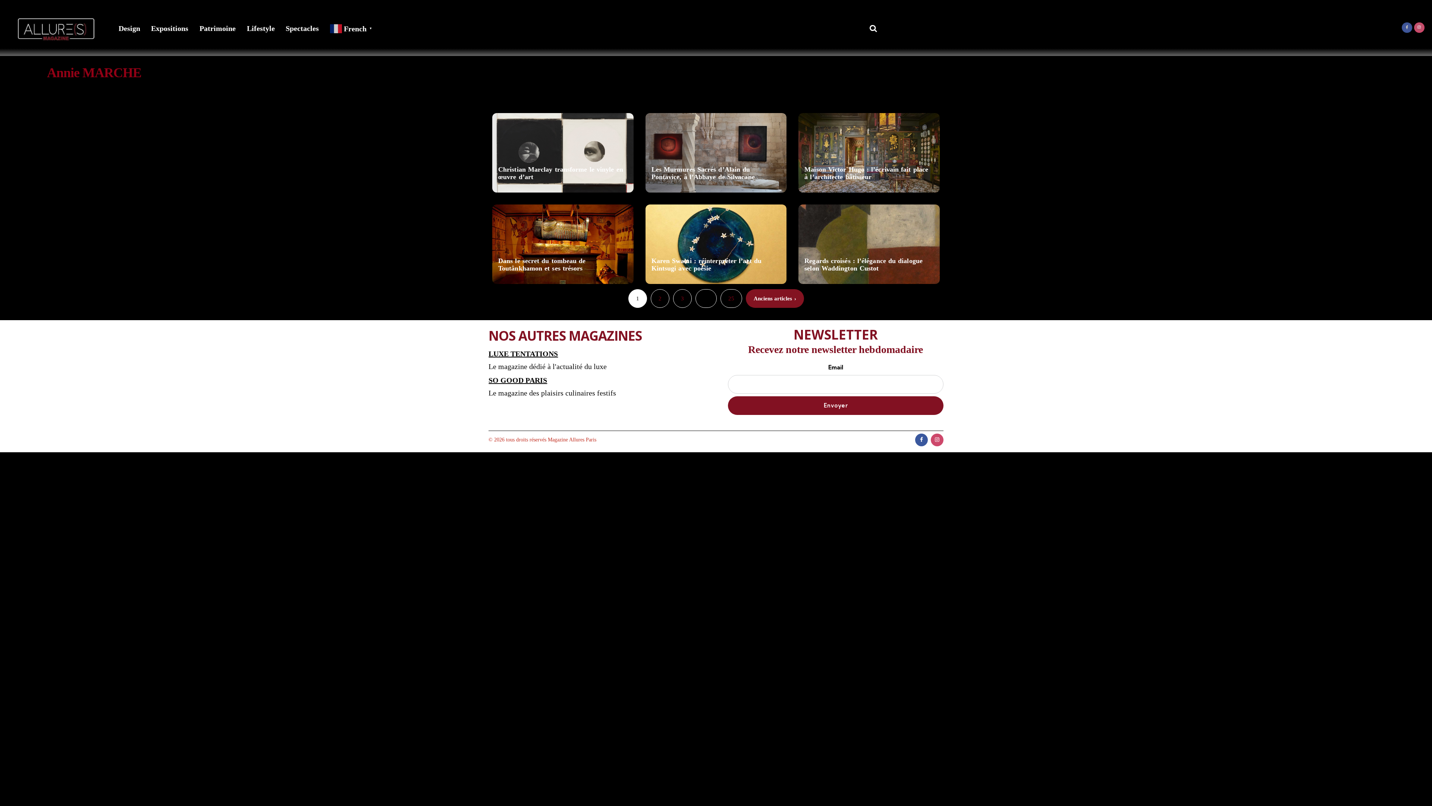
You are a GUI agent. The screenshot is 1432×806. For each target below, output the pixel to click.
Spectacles (302, 28)
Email (835, 367)
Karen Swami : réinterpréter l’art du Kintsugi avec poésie (706, 264)
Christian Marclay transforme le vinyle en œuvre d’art (560, 173)
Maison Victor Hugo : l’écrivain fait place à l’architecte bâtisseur (866, 173)
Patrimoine (218, 28)
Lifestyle (261, 28)
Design (129, 28)
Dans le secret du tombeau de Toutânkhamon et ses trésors (542, 264)
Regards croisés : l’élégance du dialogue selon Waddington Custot (863, 264)
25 (731, 299)
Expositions (169, 28)
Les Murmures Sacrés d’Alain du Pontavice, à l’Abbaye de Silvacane (703, 173)
